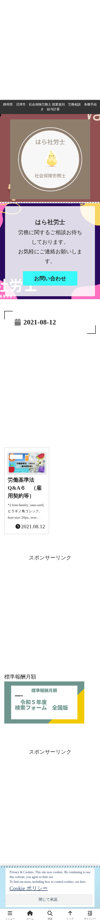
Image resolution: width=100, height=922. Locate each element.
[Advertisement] (50, 50)
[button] (89, 787)
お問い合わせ (50, 278)
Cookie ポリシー (29, 888)
